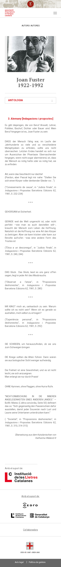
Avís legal (19, 562)
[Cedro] (30, 505)
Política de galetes (37, 562)
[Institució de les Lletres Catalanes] (21, 477)
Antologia (15, 100)
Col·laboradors (30, 529)
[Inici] (9, 12)
